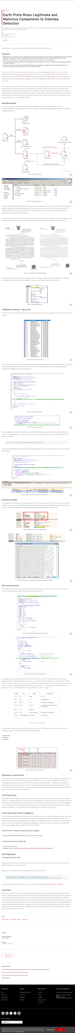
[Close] (72, 1029)
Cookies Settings (50, 1029)
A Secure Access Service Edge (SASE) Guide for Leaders (14, 972)
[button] (8, 955)
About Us (40, 992)
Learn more (21, 1031)
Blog (2, 992)
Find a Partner (4, 999)
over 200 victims (65, 79)
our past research (44, 683)
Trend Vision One (7, 798)
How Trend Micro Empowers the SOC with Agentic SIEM (15, 975)
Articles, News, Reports (15, 919)
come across (29, 72)
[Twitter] (11, 1013)
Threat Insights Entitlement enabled (51, 884)
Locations (40, 997)
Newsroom (3, 994)
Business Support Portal (25, 992)
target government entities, (47, 79)
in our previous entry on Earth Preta (49, 781)
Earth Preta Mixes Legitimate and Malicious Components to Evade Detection (33, 848)
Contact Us (8, 955)
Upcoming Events (42, 999)
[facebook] (6, 1013)
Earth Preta (55, 72)
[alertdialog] (37, 1029)
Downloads (22, 997)
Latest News (5, 919)
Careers (40, 994)
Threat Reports (4, 997)
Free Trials (22, 999)
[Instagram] (15, 1013)
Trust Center (41, 1002)
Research (25, 919)
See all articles (5, 978)
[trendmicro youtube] (19, 1013)
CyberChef (9, 787)
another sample (44, 785)
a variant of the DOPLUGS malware (21, 76)
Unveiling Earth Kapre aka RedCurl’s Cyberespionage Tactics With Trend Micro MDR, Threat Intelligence (26, 969)
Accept (61, 1029)
